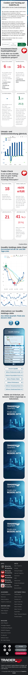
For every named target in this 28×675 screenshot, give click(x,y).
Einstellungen (5, 44)
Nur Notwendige (13, 44)
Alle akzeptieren (22, 44)
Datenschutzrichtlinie (7, 39)
